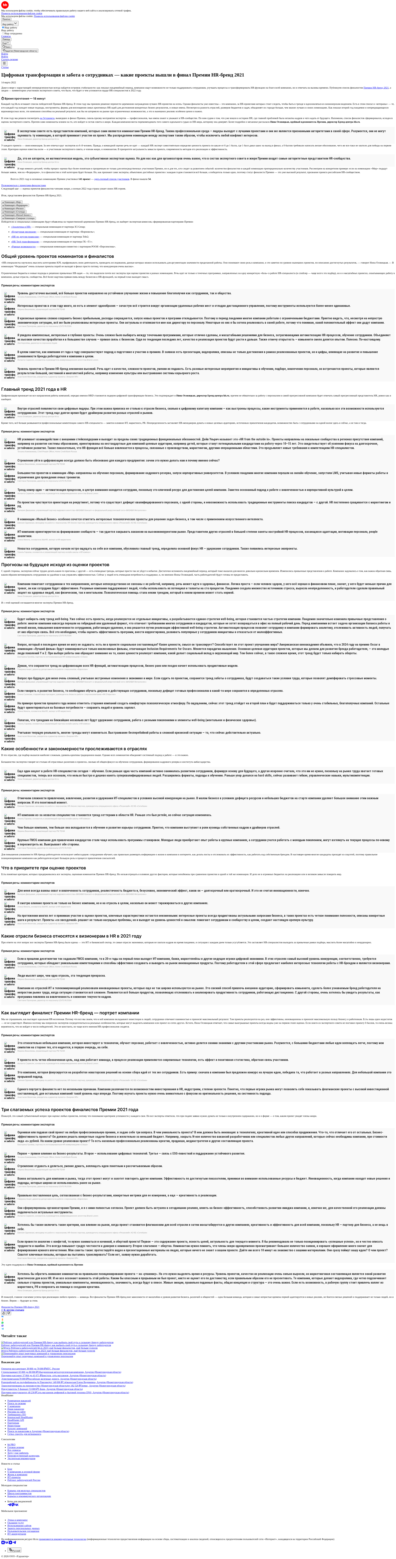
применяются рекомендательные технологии (62, 1539)
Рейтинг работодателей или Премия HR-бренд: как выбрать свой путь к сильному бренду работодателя (56, 1345)
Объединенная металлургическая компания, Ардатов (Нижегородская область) (79, 1372)
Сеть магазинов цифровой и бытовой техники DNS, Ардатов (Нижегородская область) (83, 1392)
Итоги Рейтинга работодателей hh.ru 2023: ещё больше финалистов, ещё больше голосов (48, 1350)
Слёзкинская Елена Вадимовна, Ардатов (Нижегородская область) (97, 1382)
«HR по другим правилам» (25, 236)
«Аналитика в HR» (21, 226)
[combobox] (14, 1550)
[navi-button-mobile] (4, 63)
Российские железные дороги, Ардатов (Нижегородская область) (62, 1379)
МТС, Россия (53, 1368)
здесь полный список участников (111, 179)
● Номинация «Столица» (13, 212)
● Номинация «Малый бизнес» (16, 215)
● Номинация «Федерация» (15, 205)
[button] (4, 54)
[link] (6, 47)
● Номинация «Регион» (13, 208)
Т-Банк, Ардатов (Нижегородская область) (60, 1389)
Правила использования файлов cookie (54, 16)
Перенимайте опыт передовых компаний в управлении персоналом (37, 1356)
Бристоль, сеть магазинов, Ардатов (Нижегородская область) (73, 1375)
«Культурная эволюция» (24, 231)
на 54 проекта (47, 118)
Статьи (5, 67)
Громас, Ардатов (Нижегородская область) (102, 1385)
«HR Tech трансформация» (25, 241)
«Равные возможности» (23, 246)
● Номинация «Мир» (11, 202)
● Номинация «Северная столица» (18, 218)
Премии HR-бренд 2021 (376, 87)
